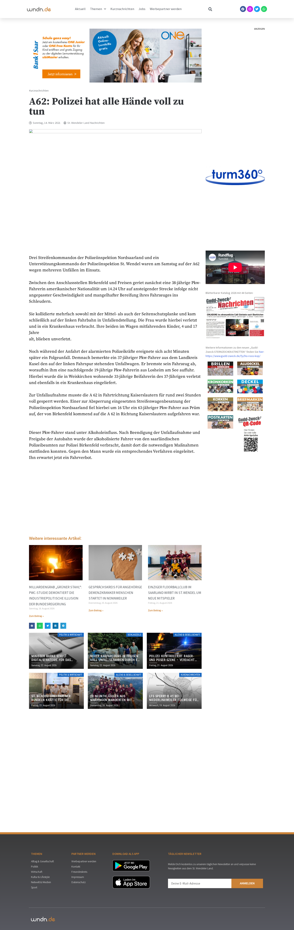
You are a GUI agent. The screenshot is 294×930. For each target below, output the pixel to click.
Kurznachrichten (122, 9)
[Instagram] (250, 9)
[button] (32, 626)
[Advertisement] (115, 499)
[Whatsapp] (264, 9)
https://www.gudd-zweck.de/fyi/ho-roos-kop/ (233, 356)
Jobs (142, 9)
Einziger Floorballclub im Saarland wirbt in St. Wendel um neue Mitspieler (174, 593)
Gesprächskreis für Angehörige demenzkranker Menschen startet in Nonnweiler (115, 593)
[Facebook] (243, 9)
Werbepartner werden (166, 9)
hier (261, 352)
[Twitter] (257, 9)
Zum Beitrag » (36, 616)
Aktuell (80, 9)
